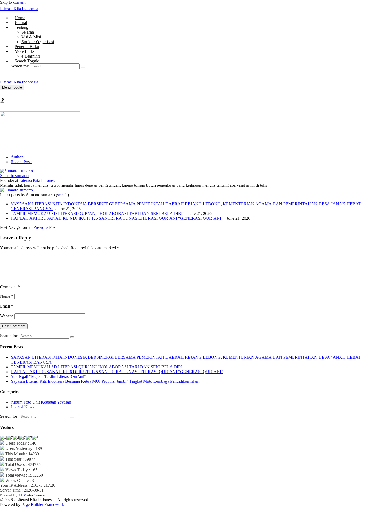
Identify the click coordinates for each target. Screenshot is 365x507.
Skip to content (12, 2)
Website (6, 316)
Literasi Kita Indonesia (19, 8)
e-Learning (30, 56)
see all (62, 195)
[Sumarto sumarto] (16, 171)
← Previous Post (42, 227)
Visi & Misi (31, 37)
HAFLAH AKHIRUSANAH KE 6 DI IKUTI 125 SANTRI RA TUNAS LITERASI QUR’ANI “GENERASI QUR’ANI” (117, 218)
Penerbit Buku (27, 46)
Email (6, 306)
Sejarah (27, 32)
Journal (21, 22)
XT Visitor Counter (32, 495)
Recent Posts (21, 161)
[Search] (83, 67)
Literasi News (22, 407)
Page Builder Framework (42, 504)
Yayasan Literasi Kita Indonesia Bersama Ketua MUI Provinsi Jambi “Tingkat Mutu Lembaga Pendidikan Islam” (106, 381)
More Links (24, 51)
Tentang (21, 27)
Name (6, 296)
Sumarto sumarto (14, 175)
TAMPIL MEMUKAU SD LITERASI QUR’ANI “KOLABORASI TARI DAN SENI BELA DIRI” (97, 213)
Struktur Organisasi (37, 41)
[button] (188, 66)
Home (20, 17)
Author (17, 157)
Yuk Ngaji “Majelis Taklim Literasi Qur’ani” (48, 376)
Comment (10, 287)
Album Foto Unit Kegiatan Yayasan (41, 402)
